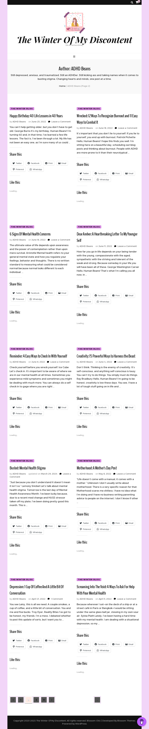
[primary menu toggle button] (74, 56)
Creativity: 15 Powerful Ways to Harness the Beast (106, 356)
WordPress (81, 723)
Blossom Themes (126, 720)
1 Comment (57, 599)
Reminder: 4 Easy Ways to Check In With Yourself (38, 356)
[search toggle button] (132, 2)
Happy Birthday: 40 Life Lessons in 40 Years (36, 116)
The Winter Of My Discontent (74, 39)
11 (45, 699)
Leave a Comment (61, 121)
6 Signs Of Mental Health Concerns (30, 234)
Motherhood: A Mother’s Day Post (97, 468)
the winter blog (22, 109)
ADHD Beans (19, 121)
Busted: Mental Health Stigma (27, 468)
